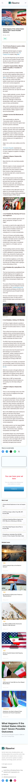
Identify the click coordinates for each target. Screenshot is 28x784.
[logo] (14, 3)
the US (4, 367)
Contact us (14, 489)
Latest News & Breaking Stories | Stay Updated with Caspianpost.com (13, 771)
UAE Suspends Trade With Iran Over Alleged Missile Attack (13, 683)
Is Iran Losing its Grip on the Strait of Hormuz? (12, 566)
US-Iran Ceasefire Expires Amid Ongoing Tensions (13, 653)
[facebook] (3, 451)
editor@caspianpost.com (9, 777)
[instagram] (15, 780)
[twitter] (11, 451)
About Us (5, 774)
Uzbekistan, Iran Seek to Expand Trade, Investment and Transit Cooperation (12, 712)
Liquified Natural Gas (17, 287)
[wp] (15, 451)
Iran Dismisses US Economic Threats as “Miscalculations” (12, 595)
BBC (18, 54)
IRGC (4, 77)
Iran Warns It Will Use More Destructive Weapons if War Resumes (12, 624)
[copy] (19, 451)
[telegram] (7, 451)
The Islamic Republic (8, 148)
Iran (5, 38)
